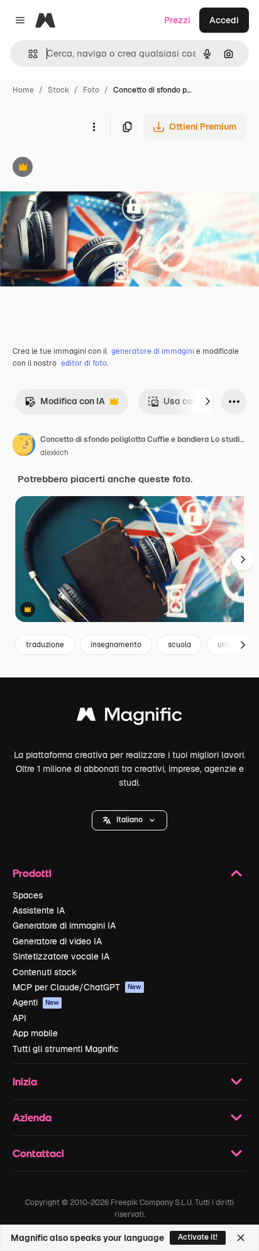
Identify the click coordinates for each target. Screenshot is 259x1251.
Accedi (224, 20)
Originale (83, 168)
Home (23, 90)
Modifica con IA (65, 404)
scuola (179, 645)
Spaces (28, 895)
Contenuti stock (45, 972)
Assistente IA (39, 910)
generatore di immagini (152, 351)
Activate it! (198, 1237)
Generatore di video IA (57, 941)
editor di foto (84, 363)
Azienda (32, 1117)
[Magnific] (129, 717)
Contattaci (38, 1153)
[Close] (240, 1237)
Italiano (129, 820)
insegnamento (116, 645)
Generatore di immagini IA (64, 925)
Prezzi (177, 20)
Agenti (36, 1002)
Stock (58, 90)
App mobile (35, 1033)
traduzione (45, 645)
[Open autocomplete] (28, 54)
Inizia (25, 1081)
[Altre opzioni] (93, 126)
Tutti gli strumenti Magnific (66, 1049)
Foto (91, 90)
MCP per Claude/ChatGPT (77, 987)
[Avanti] (207, 401)
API (19, 1018)
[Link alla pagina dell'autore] (24, 446)
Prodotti (32, 873)
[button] (129, 820)
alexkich (54, 453)
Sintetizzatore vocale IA (61, 956)
